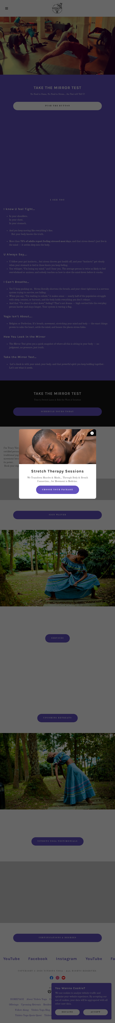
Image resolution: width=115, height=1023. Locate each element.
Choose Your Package (57, 490)
